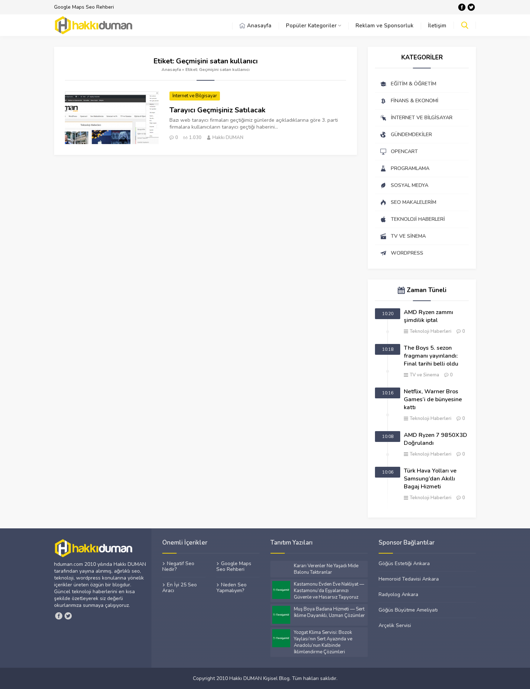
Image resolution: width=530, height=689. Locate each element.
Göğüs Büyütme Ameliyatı (408, 610)
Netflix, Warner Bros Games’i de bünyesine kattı (433, 399)
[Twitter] (471, 7)
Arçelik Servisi (395, 625)
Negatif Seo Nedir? (178, 566)
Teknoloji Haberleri (430, 331)
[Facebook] (461, 7)
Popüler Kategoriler (311, 25)
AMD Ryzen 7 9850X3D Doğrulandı (435, 439)
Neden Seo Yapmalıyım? (231, 587)
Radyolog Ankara (398, 594)
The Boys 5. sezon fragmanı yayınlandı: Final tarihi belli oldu (431, 356)
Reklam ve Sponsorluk (384, 25)
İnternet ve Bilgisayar (194, 96)
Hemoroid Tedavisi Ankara (409, 579)
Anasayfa (259, 25)
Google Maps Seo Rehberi (84, 7)
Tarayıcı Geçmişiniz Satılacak (217, 110)
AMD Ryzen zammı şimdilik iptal (428, 316)
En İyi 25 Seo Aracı (179, 587)
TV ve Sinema (424, 375)
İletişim (437, 25)
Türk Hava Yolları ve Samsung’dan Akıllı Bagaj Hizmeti (430, 479)
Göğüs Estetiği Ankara (404, 564)
